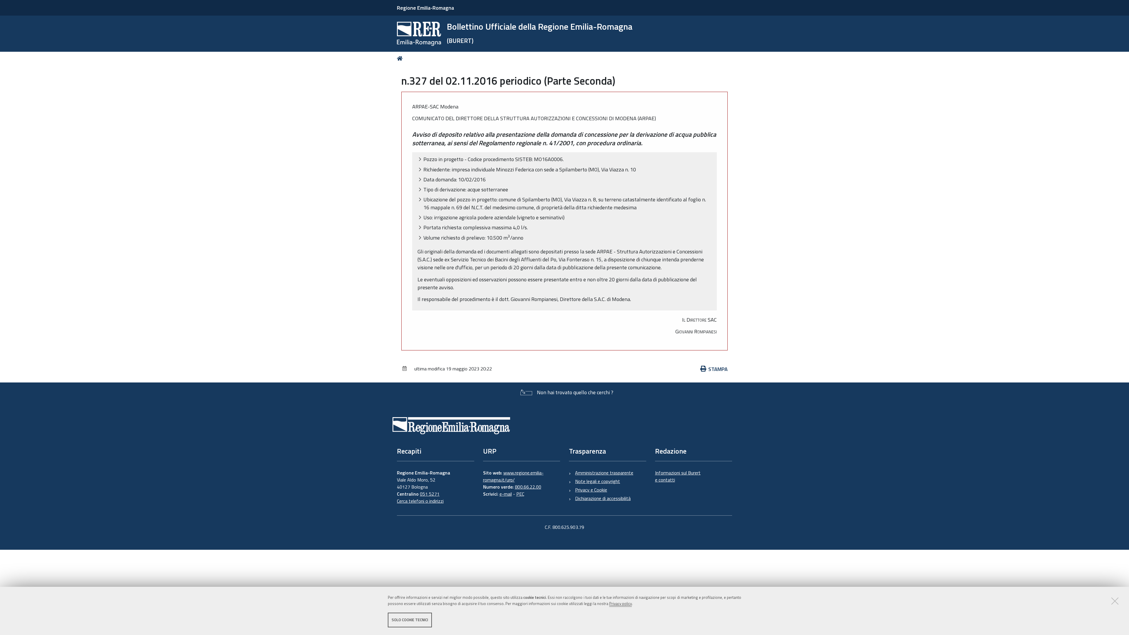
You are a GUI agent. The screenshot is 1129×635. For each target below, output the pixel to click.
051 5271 (430, 493)
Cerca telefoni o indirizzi (420, 500)
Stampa (718, 369)
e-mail (506, 493)
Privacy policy (620, 603)
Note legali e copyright (597, 481)
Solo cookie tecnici (410, 620)
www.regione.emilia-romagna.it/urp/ (513, 476)
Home (401, 58)
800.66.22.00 (528, 486)
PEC (520, 493)
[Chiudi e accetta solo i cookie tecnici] (1115, 601)
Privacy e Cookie (591, 489)
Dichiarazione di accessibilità (603, 498)
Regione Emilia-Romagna (425, 8)
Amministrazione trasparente (604, 472)
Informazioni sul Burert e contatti (678, 476)
